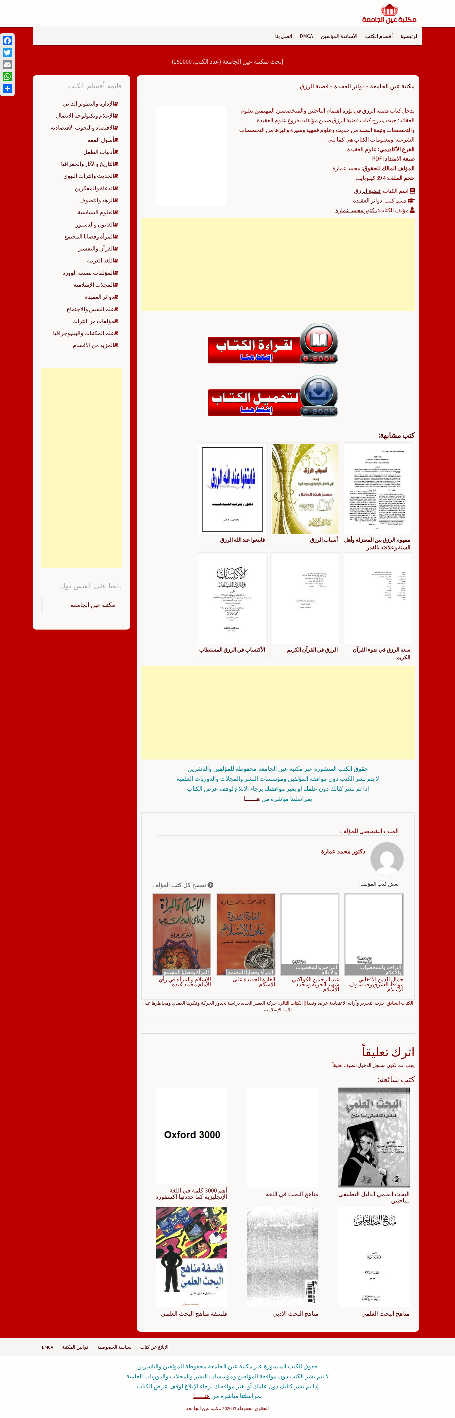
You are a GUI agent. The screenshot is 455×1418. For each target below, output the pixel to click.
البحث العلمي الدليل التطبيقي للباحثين (374, 1197)
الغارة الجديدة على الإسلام (253, 982)
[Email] (7, 65)
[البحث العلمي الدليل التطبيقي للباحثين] (374, 1137)
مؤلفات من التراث (93, 321)
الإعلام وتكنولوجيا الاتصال (85, 115)
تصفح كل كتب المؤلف (180, 885)
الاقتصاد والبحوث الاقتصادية (82, 127)
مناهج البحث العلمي (385, 1313)
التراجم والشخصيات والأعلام (380, 969)
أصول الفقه (101, 140)
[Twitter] (7, 53)
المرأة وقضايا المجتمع (250, 972)
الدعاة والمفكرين (94, 188)
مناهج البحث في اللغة (292, 1194)
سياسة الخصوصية (114, 1347)
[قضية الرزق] (191, 155)
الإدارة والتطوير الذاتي (88, 103)
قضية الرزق (367, 191)
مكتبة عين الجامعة (392, 86)
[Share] (7, 89)
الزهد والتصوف (96, 200)
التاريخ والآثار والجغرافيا (87, 164)
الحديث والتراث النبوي (88, 176)
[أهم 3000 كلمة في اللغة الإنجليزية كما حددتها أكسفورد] (191, 1135)
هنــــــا (251, 798)
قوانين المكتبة (75, 1347)
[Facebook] (7, 41)
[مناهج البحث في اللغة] (282, 1137)
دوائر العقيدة (349, 86)
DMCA (306, 36)
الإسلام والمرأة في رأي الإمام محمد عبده (185, 982)
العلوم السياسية (96, 212)
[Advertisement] (278, 264)
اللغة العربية (100, 260)
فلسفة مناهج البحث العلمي (194, 1313)
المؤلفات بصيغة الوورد (88, 272)
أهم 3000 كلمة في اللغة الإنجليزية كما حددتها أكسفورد (191, 1193)
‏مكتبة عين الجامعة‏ (93, 605)
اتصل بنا (283, 36)
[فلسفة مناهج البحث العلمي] (191, 1257)
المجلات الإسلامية (94, 284)
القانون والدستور (95, 224)
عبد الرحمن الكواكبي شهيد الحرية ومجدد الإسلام (315, 984)
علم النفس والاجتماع (90, 309)
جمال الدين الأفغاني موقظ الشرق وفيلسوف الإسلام (376, 984)
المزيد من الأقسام (93, 345)
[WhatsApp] (7, 77)
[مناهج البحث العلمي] (374, 1257)
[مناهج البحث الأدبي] (282, 1257)
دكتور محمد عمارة (356, 210)
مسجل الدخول (372, 1065)
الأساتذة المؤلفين (339, 36)
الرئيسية (409, 36)
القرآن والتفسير (96, 248)
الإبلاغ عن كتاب (154, 1347)
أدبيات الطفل (98, 152)
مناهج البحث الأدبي (295, 1313)
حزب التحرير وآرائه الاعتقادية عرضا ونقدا (346, 1003)
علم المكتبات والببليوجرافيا (83, 333)
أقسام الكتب (379, 36)
